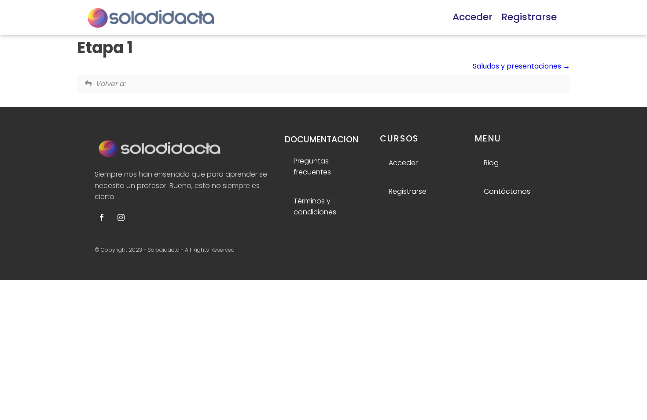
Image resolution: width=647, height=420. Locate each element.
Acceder (472, 17)
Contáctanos (507, 191)
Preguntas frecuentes (312, 166)
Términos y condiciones (315, 206)
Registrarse (529, 17)
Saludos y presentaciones (518, 66)
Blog (491, 163)
